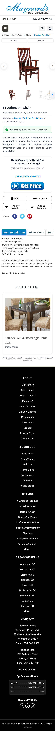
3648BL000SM (11, 347)
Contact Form (28, 669)
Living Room (27, 453)
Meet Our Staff (27, 395)
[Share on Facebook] (14, 216)
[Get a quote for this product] (28, 186)
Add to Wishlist (16, 207)
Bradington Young (27, 517)
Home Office (27, 470)
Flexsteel (27, 533)
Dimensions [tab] (36, 232)
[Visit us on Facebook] (22, 705)
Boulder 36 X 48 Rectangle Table (26, 338)
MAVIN (8, 343)
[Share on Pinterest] (29, 216)
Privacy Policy (27, 433)
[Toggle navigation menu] (5, 28)
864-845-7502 (31, 643)
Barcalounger (27, 512)
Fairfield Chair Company (27, 528)
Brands (27, 428)
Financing (27, 401)
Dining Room (27, 459)
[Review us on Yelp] (33, 705)
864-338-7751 (31, 663)
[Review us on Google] (27, 705)
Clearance (27, 422)
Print (16, 198)
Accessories (27, 486)
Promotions (27, 417)
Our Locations (27, 406)
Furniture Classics (27, 544)
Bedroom (27, 464)
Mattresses (27, 475)
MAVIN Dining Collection (25, 112)
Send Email (41, 198)
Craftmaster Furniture (27, 522)
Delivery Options (27, 412)
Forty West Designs (27, 538)
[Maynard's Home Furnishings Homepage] (27, 8)
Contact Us (28, 438)
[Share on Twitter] (22, 216)
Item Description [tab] (14, 232)
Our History (28, 385)
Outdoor (27, 480)
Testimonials (27, 390)
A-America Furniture (27, 501)
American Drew (27, 506)
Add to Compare (42, 207)
